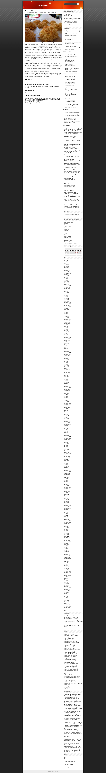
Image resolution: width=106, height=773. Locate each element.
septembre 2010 (67, 525)
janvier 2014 (66, 469)
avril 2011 (66, 515)
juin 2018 (66, 394)
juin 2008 (66, 562)
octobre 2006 (67, 590)
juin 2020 (66, 361)
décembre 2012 (67, 487)
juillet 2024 (66, 292)
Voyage (65, 234)
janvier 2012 (66, 502)
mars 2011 (66, 516)
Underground (77, 112)
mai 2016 (66, 429)
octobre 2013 (67, 473)
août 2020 (66, 358)
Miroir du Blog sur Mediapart (71, 635)
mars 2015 (66, 449)
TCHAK (66, 69)
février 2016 (66, 434)
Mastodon (77, 767)
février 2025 (66, 283)
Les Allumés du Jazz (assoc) (71, 669)
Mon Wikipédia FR (69, 638)
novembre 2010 (67, 522)
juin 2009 (66, 546)
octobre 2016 (67, 422)
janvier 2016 (66, 435)
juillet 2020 (66, 360)
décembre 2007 (67, 571)
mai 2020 (66, 362)
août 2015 (66, 442)
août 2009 (66, 543)
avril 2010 (66, 532)
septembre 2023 (67, 306)
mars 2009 (66, 550)
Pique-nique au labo (74, 163)
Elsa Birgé (67, 684)
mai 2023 (66, 312)
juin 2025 (66, 277)
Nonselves (66, 136)
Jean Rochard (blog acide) (71, 679)
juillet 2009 (66, 544)
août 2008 (66, 560)
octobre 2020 (67, 355)
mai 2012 (66, 497)
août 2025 (66, 274)
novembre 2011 (67, 505)
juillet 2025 (66, 276)
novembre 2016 (67, 421)
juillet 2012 (66, 494)
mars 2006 (66, 600)
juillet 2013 (66, 477)
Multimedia (66, 225)
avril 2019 (66, 381)
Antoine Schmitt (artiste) (70, 659)
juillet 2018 (66, 393)
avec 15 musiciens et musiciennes (72, 144)
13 (77, 252)
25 (72, 255)
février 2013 (66, 484)
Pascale (32, 57)
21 (80, 253)
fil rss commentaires (68, 758)
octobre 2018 (67, 389)
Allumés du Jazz (67, 236)
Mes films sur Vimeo (70, 648)
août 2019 (66, 375)
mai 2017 (66, 413)
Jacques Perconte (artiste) (71, 660)
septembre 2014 (67, 457)
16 (68, 253)
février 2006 (66, 602)
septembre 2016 (67, 424)
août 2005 (66, 610)
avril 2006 (66, 599)
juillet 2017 (66, 410)
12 (75, 252)
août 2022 (66, 325)
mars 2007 (66, 583)
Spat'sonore (68, 688)
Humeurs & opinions (68, 222)
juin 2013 (66, 478)
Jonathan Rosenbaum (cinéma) (72, 663)
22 (65, 255)
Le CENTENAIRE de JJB (70, 143)
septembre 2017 (67, 407)
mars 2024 (66, 298)
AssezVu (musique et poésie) (72, 677)
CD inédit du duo (71, 204)
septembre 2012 (67, 491)
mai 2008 (66, 564)
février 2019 (66, 383)
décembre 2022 (67, 319)
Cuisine (65, 232)
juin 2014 (66, 462)
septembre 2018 (67, 390)
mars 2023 (66, 315)
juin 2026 (66, 260)
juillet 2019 (66, 376)
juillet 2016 (66, 427)
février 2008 (66, 568)
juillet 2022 (66, 326)
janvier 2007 (66, 586)
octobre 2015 (67, 439)
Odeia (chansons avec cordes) (72, 686)
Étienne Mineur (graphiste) (71, 655)
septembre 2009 (67, 541)
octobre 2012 (67, 490)
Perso (65, 233)
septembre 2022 (67, 323)
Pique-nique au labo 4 (70, 60)
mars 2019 (66, 382)
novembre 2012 (67, 488)
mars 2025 (66, 281)
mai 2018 (66, 396)
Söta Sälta (67, 687)
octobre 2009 (67, 540)
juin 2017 (66, 411)
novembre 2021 (67, 337)
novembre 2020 (67, 354)
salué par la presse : (70, 147)
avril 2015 (66, 448)
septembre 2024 (67, 290)
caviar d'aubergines (57, 74)
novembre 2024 (67, 287)
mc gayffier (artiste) (69, 662)
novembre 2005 (67, 606)
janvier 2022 (66, 334)
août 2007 (66, 576)
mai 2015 (66, 446)
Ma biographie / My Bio (70, 637)
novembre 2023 (67, 304)
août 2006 (66, 593)
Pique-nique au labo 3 (71, 169)
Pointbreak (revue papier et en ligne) (73, 683)
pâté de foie (47, 74)
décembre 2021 (67, 336)
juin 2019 (66, 378)
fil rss (65, 757)
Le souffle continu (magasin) (71, 670)
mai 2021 (66, 346)
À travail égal (75, 193)
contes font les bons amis (70, 196)
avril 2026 (66, 263)
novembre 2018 (67, 387)
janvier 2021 (66, 351)
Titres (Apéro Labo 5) (70, 82)
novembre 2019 (67, 371)
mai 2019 (66, 379)
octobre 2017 (67, 406)
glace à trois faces (68, 199)
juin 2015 (66, 445)
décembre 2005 (67, 604)
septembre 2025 (67, 273)
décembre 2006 (67, 588)
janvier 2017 (66, 418)
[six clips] (63, 133)
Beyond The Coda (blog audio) (72, 674)
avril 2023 (66, 313)
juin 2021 (66, 344)
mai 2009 (66, 547)
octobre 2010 (67, 523)
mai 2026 (66, 262)
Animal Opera (71, 64)
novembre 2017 (67, 404)
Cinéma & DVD (67, 226)
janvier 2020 (66, 368)
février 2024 (66, 299)
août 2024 (66, 291)
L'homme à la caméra (69, 197)
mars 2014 (66, 466)
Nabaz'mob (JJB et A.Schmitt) (72, 642)
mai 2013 (66, 480)
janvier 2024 (66, 301)
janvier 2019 (66, 385)
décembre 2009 (67, 537)
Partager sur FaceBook (69, 764)
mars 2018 (66, 399)
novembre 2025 (67, 270)
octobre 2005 (67, 607)
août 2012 (66, 492)
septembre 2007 (67, 575)
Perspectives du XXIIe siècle (72, 156)
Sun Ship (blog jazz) (69, 680)
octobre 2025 (67, 271)
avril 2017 (66, 414)
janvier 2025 (66, 284)
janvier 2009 (66, 553)
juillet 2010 (66, 527)
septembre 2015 (67, 441)
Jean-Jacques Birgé (43, 5)
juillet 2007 (66, 578)
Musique (66, 223)
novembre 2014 (67, 455)
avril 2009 (66, 548)
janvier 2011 (66, 519)
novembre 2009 (67, 539)
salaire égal (67, 195)
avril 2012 (66, 498)
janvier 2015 (66, 452)
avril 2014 (66, 464)
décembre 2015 (67, 436)
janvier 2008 (66, 569)
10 (70, 252)
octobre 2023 (67, 305)
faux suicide (42, 46)
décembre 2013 (67, 470)
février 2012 (66, 501)
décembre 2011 (67, 504)
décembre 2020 (67, 352)
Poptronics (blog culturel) (71, 665)
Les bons (75, 195)
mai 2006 (66, 597)
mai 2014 (66, 463)
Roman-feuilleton (67, 237)
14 (80, 252)
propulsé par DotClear (53, 771)
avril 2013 (66, 481)
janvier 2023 (66, 318)
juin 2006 (66, 596)
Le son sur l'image (68, 240)
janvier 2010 (66, 536)
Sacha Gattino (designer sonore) (72, 651)
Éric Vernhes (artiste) (70, 652)
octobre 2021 (67, 339)
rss (55, 12)
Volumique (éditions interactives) (72, 649)
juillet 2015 (66, 443)
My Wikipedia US (69, 639)
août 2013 (66, 476)
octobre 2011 (67, 506)
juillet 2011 (66, 511)
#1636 (52, 12)
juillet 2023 (66, 309)
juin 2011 (66, 512)
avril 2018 (66, 397)
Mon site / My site (69, 634)
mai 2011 (66, 513)
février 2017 (66, 417)
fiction (42, 42)
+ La (76, 197)
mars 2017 (66, 415)
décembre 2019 (67, 369)
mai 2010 (66, 530)
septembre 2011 (67, 508)
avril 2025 (66, 280)
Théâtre (65, 227)
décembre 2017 (67, 403)
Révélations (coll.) (68, 239)
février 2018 (66, 400)
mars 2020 (66, 365)
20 (77, 253)
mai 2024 (66, 295)
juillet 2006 (66, 595)
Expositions (66, 229)
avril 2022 (66, 330)
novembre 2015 (67, 438)
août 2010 (66, 526)
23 (68, 255)
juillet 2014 (66, 460)
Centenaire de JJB (68, 241)
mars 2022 (66, 331)
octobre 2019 (67, 372)
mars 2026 (66, 264)
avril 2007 (66, 582)
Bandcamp (73, 167)
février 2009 (66, 551)
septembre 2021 (67, 340)
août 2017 (66, 408)
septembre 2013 (67, 474)
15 (65, 253)
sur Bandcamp (72, 188)
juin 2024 (66, 294)
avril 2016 (66, 431)
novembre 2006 (67, 589)
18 (72, 253)
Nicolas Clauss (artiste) (70, 656)
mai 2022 (66, 329)
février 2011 (66, 518)
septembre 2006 (67, 592)
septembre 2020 (67, 357)
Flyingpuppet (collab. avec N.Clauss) (73, 658)
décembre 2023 (67, 302)
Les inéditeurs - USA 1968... (71, 641)
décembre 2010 (67, 520)
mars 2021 (66, 348)
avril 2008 (66, 565)
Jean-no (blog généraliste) (71, 666)
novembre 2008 (67, 555)
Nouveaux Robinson (51, 68)
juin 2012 (66, 495)
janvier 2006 (66, 603)
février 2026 (66, 266)
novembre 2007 (67, 572)
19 (75, 253)
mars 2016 (66, 432)
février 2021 (66, 350)
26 (75, 255)
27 (77, 255)
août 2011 (66, 509)
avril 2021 (66, 347)
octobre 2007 (67, 574)
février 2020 (66, 366)
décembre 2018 (67, 386)
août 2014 (66, 459)
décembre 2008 (67, 554)
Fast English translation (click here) (72, 31)
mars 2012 (66, 499)
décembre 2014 (67, 453)
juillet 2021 (66, 343)
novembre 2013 (67, 471)
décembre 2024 (67, 285)
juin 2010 (66, 529)
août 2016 (66, 425)
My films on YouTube (70, 645)
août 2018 (66, 392)
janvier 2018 (66, 401)
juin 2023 (66, 311)
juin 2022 (66, 327)
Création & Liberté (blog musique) (72, 676)
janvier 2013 (66, 485)
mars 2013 (66, 483)
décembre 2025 (67, 269)
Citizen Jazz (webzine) (70, 681)
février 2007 (66, 585)
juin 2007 (66, 579)
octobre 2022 (67, 322)
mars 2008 (66, 567)
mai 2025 (66, 278)
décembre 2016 (67, 420)
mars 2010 (66, 533)
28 (80, 255)
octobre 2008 (67, 557)
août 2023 (66, 308)
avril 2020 (66, 364)
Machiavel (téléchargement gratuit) (73, 644)
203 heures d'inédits (76, 42)
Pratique (48, 12)
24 (70, 255)
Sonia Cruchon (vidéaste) (71, 653)
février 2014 (66, 467)
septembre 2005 (67, 609)
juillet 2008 (66, 561)
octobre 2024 (67, 288)
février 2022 (66, 333)
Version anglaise (68, 115)
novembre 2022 (67, 320)
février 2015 (66, 450)
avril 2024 (66, 297)
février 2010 (66, 534)
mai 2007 (66, 581)
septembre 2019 (67, 373)
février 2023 (66, 316)
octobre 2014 (67, 456)
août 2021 (66, 341)
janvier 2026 (66, 267)
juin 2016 (66, 428)
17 (70, 253)
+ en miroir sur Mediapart (69, 19)
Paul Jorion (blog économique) (72, 667)
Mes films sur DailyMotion (71, 646)
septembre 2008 (67, 558)
